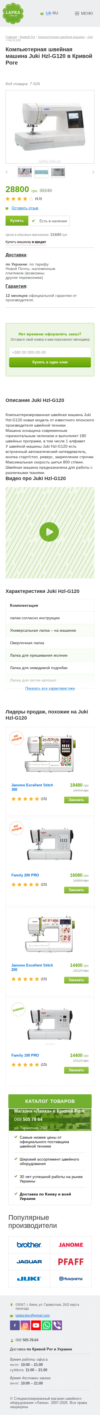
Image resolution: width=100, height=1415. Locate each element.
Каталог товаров (50, 1101)
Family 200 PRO (25, 875)
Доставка (16, 255)
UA (48, 13)
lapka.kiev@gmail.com (33, 1315)
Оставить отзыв (25, 208)
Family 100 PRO (25, 1055)
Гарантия (16, 286)
